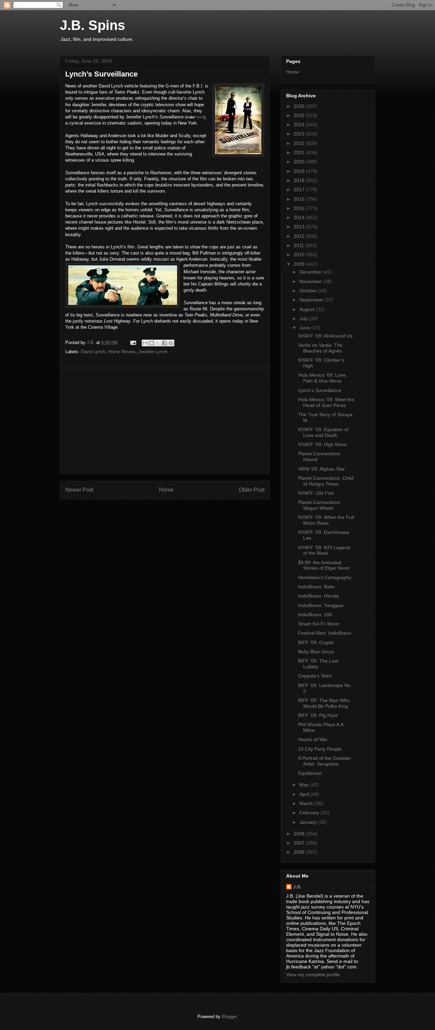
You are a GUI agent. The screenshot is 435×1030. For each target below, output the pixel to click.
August (307, 309)
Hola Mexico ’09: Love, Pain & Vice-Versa (322, 377)
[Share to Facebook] (164, 343)
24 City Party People (320, 749)
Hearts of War (313, 739)
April (304, 794)
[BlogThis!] (151, 343)
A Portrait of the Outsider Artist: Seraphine (324, 761)
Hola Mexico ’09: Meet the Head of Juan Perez (326, 402)
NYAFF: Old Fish (316, 493)
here (200, 117)
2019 (300, 171)
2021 (300, 152)
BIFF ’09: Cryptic (316, 642)
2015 (300, 208)
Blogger (229, 1016)
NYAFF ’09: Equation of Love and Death (323, 432)
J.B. (297, 886)
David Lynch (93, 351)
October (308, 290)
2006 (300, 852)
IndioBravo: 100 (315, 614)
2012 (300, 236)
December (311, 272)
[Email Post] (133, 342)
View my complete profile (313, 974)
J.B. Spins (92, 25)
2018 (300, 180)
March (306, 803)
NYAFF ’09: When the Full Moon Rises (326, 520)
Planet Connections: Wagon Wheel (319, 505)
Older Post (251, 490)
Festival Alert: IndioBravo (324, 633)
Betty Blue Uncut (316, 651)
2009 (300, 264)
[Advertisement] (164, 421)
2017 (300, 189)
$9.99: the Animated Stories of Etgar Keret (323, 565)
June (305, 327)
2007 (300, 843)
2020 (300, 161)
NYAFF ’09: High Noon (322, 444)
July (304, 318)
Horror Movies (122, 351)
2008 (300, 833)
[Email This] (145, 343)
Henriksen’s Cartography (324, 577)
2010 (300, 254)
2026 (300, 106)
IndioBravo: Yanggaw (321, 605)
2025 (300, 115)
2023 (300, 133)
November (311, 281)
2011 (299, 245)
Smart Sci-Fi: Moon (319, 623)
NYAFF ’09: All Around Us (325, 336)
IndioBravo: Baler (316, 586)
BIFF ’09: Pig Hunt (317, 715)
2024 (300, 124)
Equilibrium (310, 773)
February (309, 812)
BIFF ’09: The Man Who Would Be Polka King (324, 703)
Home (166, 490)
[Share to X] (158, 343)
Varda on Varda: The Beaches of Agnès (320, 348)
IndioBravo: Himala (318, 596)
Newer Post (79, 490)
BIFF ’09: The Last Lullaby (318, 663)
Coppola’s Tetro (315, 676)
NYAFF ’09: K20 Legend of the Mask (324, 550)
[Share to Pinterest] (171, 343)
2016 (300, 199)
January (308, 822)
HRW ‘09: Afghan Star (321, 469)
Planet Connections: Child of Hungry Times (325, 481)
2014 (300, 217)
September (312, 300)
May (304, 784)
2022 (300, 143)
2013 (300, 226)
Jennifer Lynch (152, 351)
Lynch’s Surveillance (320, 390)
